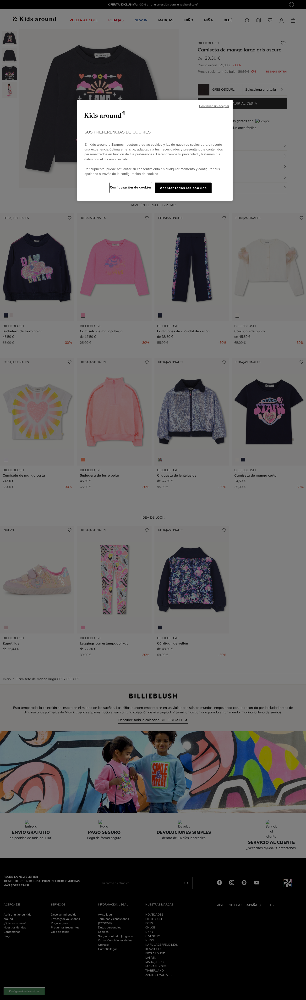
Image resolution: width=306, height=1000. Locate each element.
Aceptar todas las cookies (183, 188)
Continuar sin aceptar (214, 106)
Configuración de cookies (131, 187)
